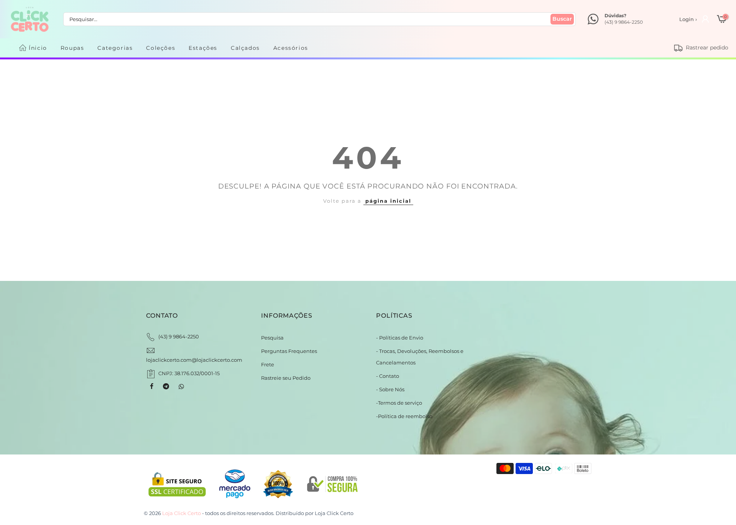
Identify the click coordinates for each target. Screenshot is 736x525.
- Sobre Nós (390, 389)
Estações (203, 47)
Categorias (115, 47)
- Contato (387, 376)
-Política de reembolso (404, 416)
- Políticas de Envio (399, 338)
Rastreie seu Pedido (285, 378)
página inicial (388, 201)
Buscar (562, 18)
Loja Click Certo (334, 513)
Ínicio (38, 47)
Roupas (72, 47)
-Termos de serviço (399, 403)
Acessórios (290, 47)
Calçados (245, 47)
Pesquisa (272, 338)
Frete (267, 364)
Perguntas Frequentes (289, 351)
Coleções (160, 47)
